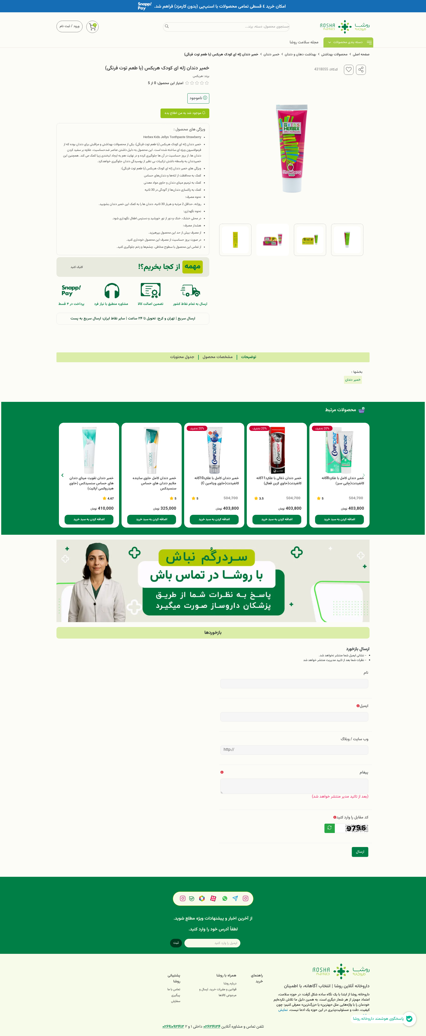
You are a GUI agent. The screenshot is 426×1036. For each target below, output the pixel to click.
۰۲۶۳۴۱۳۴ (211, 1027)
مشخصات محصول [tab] (218, 357)
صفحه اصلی (361, 54)
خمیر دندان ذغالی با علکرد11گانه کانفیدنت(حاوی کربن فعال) (279, 481)
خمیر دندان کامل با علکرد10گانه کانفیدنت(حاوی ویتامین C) (217, 481)
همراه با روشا (226, 975)
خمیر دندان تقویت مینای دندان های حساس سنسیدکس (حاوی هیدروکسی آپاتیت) (91, 483)
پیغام (364, 772)
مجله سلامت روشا (304, 42)
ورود (76, 26)
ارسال (360, 852)
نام (366, 673)
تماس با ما (173, 989)
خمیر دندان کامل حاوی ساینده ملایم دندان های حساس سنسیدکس (154, 483)
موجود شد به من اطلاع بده (183, 113)
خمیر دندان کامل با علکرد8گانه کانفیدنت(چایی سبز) (343, 481)
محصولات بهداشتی (334, 54)
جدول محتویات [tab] (182, 357)
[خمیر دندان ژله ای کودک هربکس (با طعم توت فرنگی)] (320, 971)
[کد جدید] (329, 828)
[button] (62, 475)
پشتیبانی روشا (174, 978)
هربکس (198, 76)
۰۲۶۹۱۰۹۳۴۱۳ (173, 1027)
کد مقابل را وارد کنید (352, 818)
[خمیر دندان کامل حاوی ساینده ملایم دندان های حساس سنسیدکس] (151, 450)
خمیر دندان (272, 54)
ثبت (176, 943)
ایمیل (364, 706)
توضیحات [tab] (248, 357)
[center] (167, 27)
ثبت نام (65, 26)
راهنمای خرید (257, 978)
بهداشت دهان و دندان (300, 54)
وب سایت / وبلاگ (354, 739)
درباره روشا (230, 983)
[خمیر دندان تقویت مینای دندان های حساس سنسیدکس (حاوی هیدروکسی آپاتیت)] (89, 450)
